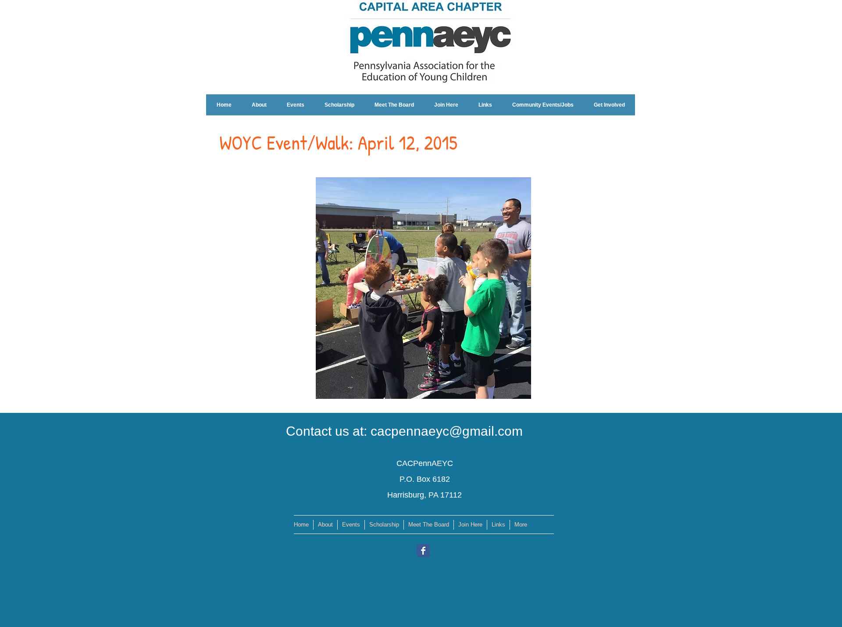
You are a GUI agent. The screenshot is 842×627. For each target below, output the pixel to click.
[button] (422, 288)
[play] (509, 391)
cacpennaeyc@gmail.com (447, 431)
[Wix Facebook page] (423, 550)
